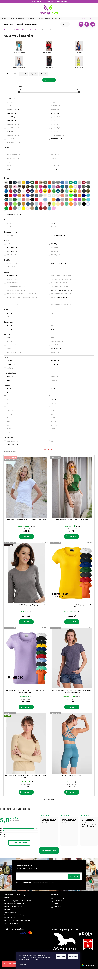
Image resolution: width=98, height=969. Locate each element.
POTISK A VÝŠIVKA (10, 918)
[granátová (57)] (41, 208)
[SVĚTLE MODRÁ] (36, 203)
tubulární (55, 361)
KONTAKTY (7, 898)
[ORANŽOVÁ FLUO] (71, 203)
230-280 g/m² (56, 251)
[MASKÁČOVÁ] (49, 203)
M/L (9, 418)
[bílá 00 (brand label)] (41, 199)
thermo (10, 349)
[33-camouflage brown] (23, 186)
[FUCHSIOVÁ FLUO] (41, 203)
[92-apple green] (54, 190)
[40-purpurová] (41, 186)
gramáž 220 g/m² (57, 113)
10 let (9, 422)
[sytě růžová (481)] (54, 208)
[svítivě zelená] (71, 195)
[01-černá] (11, 182)
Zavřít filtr (50, 80)
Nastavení (23, 964)
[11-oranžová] (49, 182)
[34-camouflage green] (28, 186)
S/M (53, 422)
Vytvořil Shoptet (89, 965)
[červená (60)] (11, 208)
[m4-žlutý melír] (45, 195)
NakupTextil (11, 162)
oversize (55, 352)
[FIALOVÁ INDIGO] (11, 203)
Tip (9, 106)
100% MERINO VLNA (13, 283)
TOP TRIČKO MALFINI (58, 139)
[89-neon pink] (41, 190)
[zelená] (15, 199)
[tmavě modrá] (84, 195)
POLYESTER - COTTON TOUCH (61, 279)
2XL (9, 400)
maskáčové (55, 345)
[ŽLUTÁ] (71, 199)
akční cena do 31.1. (13, 142)
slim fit (54, 364)
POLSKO (55, 166)
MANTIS (54, 158)
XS (9, 389)
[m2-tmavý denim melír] (36, 195)
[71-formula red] (11, 190)
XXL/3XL (10, 429)
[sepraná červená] (23, 199)
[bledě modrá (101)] (49, 208)
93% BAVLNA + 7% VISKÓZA (16, 286)
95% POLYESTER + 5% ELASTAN (17, 290)
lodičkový (55, 380)
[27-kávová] (6, 186)
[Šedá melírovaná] (75, 195)
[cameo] (28, 199)
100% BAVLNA (12, 275)
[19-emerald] (75, 182)
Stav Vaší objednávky (44, 18)
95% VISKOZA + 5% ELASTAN (60, 301)
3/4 (53, 227)
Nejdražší (33, 74)
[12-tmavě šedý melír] (58, 182)
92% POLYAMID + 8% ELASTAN (61, 294)
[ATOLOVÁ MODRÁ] (88, 199)
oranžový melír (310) (14, 215)
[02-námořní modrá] (15, 182)
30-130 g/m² (11, 244)
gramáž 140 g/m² (57, 124)
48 (53, 407)
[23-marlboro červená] (84, 182)
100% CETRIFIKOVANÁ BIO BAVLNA (62, 275)
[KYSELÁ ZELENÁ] (15, 203)
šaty (9, 341)
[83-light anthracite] (19, 190)
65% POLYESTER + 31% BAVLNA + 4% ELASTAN (21, 294)
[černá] (6, 195)
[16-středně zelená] (71, 182)
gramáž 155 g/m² (57, 132)
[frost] (19, 199)
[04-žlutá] (23, 182)
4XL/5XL (54, 429)
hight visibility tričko (14, 352)
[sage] (79, 203)
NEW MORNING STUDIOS (59, 162)
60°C (9, 329)
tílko (53, 338)
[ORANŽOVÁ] (54, 199)
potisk (54, 441)
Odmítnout (61, 957)
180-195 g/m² (56, 248)
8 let (53, 411)
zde (41, 959)
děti (9, 317)
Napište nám (8, 909)
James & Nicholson (13, 151)
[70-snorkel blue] (6, 190)
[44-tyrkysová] (49, 186)
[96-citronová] (71, 190)
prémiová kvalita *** (14, 267)
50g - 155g (55, 255)
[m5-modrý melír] (49, 195)
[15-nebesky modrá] (67, 182)
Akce (9, 102)
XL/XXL (54, 418)
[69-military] (88, 186)
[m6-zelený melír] (54, 195)
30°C (9, 325)
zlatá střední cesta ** (58, 263)
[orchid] (75, 203)
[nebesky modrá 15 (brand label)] (45, 199)
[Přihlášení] (86, 24)
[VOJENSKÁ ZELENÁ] (19, 203)
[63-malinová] (75, 186)
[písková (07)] (32, 208)
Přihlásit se (74, 876)
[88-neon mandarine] (36, 190)
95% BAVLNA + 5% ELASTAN (60, 283)
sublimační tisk (12, 441)
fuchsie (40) (55, 211)
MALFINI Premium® (13, 155)
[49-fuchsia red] (58, 186)
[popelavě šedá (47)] (15, 208)
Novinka (54, 102)
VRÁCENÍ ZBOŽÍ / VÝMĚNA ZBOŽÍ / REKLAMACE (18, 901)
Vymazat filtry (48, 450)
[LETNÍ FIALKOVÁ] (79, 199)
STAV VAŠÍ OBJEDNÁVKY (11, 924)
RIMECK (10, 169)
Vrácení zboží (31, 18)
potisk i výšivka (12, 445)
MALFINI (54, 151)
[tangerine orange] (79, 195)
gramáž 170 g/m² (57, 117)
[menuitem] (8, 24)
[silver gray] (67, 195)
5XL (53, 403)
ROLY (54, 169)
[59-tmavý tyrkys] (62, 186)
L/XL (9, 425)
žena (9, 313)
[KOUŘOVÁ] (67, 199)
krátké (54, 223)
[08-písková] (41, 182)
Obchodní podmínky (10, 912)
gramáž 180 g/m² (57, 110)
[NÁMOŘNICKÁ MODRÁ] (58, 199)
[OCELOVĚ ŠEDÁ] (32, 203)
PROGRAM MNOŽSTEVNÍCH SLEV (14, 904)
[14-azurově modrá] (62, 182)
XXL (53, 396)
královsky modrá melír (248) (16, 211)
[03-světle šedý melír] (19, 182)
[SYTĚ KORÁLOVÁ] (62, 203)
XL (8, 396)
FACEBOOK (57, 904)
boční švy (11, 361)
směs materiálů (12, 305)
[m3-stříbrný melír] (41, 195)
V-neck (54, 377)
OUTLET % (55, 106)
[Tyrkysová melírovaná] (88, 195)
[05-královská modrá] (28, 182)
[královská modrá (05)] (88, 203)
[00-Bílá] (6, 182)
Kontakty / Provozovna (58, 18)
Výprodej (11, 18)
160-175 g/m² (12, 248)
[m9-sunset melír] (62, 195)
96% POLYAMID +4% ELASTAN (61, 305)
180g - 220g (11, 255)
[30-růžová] (15, 186)
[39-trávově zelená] (36, 186)
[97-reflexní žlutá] (75, 190)
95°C (53, 329)
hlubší (10, 380)
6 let (9, 414)
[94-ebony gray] (62, 190)
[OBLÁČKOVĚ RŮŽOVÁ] (45, 203)
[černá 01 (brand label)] (32, 199)
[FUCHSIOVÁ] (75, 199)
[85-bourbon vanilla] (23, 190)
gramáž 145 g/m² (13, 121)
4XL (9, 403)
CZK (74, 24)
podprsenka (56, 349)
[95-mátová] (67, 190)
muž (53, 313)
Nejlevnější (23, 74)
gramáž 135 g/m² (13, 135)
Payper (10, 166)
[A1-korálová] (79, 190)
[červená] (11, 195)
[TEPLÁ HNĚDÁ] (23, 203)
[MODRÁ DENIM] (28, 203)
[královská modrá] (28, 195)
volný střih (11, 368)
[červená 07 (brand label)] (36, 199)
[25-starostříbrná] (88, 182)
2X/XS (9, 433)
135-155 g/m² (56, 244)
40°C (53, 325)
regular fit (11, 364)
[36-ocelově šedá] (32, 186)
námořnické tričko (13, 345)
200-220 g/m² (12, 251)
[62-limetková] (71, 186)
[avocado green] (88, 190)
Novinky (4, 18)
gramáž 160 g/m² (13, 110)
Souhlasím (73, 957)
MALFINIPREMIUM (13, 158)
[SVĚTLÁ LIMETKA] (58, 203)
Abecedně (43, 74)
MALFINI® (55, 155)
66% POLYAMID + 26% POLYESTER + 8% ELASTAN (22, 297)
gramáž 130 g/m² (57, 121)
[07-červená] (36, 182)
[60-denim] (67, 186)
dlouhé (10, 223)
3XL (53, 400)
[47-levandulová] (54, 186)
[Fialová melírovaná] (15, 195)
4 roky (10, 411)
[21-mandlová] (79, 182)
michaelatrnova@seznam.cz (62, 898)
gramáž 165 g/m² (57, 128)
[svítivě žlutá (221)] (23, 208)
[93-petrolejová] (58, 190)
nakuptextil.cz (58, 906)
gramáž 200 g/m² (13, 113)
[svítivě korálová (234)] (28, 208)
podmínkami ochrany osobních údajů (43, 882)
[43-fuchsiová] (45, 186)
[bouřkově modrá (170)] (36, 208)
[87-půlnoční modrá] (32, 190)
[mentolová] (11, 199)
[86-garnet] (28, 190)
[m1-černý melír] (32, 195)
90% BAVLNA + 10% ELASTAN (60, 286)
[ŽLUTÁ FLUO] (54, 203)
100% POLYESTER (13, 279)
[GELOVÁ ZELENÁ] (84, 199)
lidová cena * (12, 263)
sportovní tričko (57, 341)
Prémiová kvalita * (57, 135)
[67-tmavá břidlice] (84, 186)
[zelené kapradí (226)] (6, 208)
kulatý (10, 377)
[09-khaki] (45, 182)
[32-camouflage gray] (19, 186)
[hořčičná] (19, 195)
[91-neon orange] (49, 190)
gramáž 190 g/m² (13, 124)
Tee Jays (10, 173)
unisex (54, 317)
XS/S (53, 414)
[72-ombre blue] (15, 190)
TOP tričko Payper (13, 139)
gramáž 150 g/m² (13, 117)
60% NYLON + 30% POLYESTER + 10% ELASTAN (21, 301)
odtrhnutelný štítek (58, 235)
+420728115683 (58, 901)
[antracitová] (84, 190)
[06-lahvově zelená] (32, 182)
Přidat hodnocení (19, 843)
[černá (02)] (84, 203)
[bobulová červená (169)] (45, 208)
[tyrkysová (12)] (19, 208)
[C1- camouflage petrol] (6, 199)
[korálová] (23, 195)
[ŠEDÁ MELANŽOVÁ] (62, 199)
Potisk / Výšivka (20, 18)
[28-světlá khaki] (11, 186)
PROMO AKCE (12, 132)
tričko (10, 338)
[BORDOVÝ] (6, 203)
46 (9, 407)
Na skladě (11, 99)
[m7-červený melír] (58, 195)
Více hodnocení (49, 850)
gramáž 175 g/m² (13, 128)
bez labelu (11, 235)
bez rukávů (11, 227)
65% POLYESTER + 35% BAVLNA (61, 290)
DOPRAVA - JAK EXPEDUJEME (13, 906)
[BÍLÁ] (49, 199)
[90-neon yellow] (45, 190)
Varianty (27, 536)
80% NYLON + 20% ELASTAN (60, 297)
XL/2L (54, 425)
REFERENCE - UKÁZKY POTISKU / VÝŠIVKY (17, 921)
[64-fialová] (79, 186)
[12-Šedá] (54, 182)
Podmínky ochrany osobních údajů (14, 915)
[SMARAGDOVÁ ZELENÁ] (67, 203)
